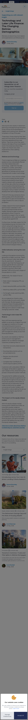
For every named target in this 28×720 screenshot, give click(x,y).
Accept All (21, 715)
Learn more (16, 708)
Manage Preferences (7, 715)
